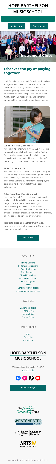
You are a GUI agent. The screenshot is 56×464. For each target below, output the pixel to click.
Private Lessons (28, 263)
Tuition (28, 285)
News (28, 334)
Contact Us (28, 340)
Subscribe (28, 337)
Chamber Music (28, 272)
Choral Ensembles (28, 275)
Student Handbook (28, 308)
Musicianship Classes (28, 278)
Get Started (39, 26)
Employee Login (28, 387)
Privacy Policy (28, 317)
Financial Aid (28, 311)
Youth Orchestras (28, 269)
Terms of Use (28, 314)
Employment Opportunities (28, 291)
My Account (17, 26)
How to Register (28, 281)
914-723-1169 (28, 370)
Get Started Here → (28, 237)
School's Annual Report (28, 288)
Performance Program (28, 266)
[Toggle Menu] (28, 19)
